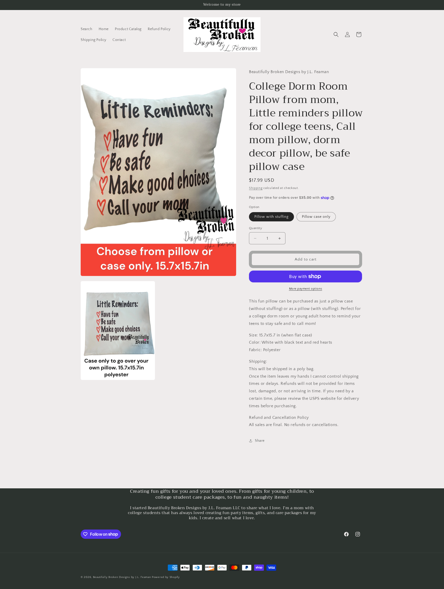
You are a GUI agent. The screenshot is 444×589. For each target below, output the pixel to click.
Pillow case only (316, 217)
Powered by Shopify (166, 577)
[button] (336, 34)
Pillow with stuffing (271, 217)
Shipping (256, 188)
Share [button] (260, 441)
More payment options (305, 288)
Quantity (255, 228)
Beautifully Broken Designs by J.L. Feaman (122, 577)
